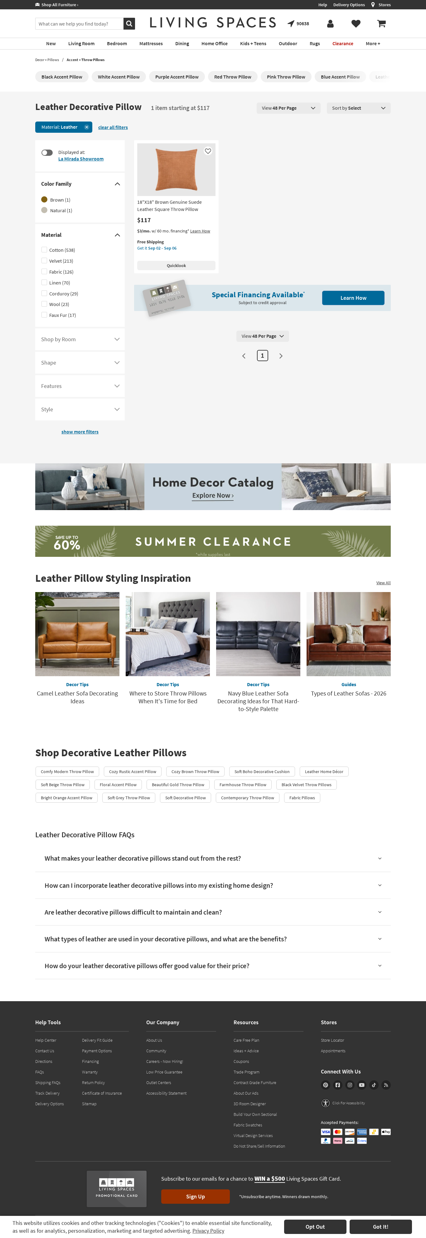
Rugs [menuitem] (315, 43)
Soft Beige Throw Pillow (63, 784)
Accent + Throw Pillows (85, 59)
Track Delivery (47, 1093)
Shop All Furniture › (59, 4)
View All (383, 583)
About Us (154, 1040)
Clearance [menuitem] (342, 43)
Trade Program (246, 1072)
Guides (348, 684)
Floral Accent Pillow (118, 784)
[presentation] (289, 108)
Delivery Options (349, 4)
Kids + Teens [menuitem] (253, 43)
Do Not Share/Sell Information (259, 1146)
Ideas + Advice (246, 1051)
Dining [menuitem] (182, 43)
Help (322, 4)
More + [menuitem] (373, 43)
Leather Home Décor (324, 771)
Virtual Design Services (253, 1135)
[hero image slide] (213, 542)
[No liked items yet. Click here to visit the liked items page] (355, 23)
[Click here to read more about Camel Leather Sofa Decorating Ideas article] (77, 634)
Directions (43, 1061)
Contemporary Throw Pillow (247, 798)
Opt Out (315, 1226)
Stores (385, 4)
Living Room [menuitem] (81, 43)
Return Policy (93, 1082)
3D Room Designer (250, 1104)
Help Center (45, 1040)
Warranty (90, 1072)
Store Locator (332, 1040)
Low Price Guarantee (164, 1072)
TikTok (374, 1085)
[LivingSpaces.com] (213, 22)
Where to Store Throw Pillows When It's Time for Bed (167, 697)
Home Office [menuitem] (214, 43)
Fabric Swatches (248, 1125)
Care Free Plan (246, 1040)
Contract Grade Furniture (255, 1082)
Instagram (350, 1085)
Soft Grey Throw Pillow (129, 798)
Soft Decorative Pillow (185, 798)
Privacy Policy (208, 1230)
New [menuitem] (51, 43)
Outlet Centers (158, 1082)
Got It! (381, 1226)
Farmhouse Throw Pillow (243, 784)
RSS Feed (386, 1085)
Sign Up (195, 1196)
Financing (90, 1061)
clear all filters (113, 127)
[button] (343, 1103)
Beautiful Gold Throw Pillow (178, 784)
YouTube (361, 1085)
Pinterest (325, 1085)
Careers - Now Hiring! (164, 1061)
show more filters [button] (80, 431)
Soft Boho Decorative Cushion (262, 771)
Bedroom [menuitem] (117, 43)
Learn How (200, 231)
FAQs (39, 1072)
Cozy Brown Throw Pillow (195, 771)
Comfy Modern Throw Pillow (67, 771)
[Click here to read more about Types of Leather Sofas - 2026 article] (349, 634)
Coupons (241, 1061)
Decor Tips (77, 684)
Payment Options (97, 1051)
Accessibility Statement (166, 1093)
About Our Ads (246, 1093)
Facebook (337, 1085)
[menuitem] (381, 23)
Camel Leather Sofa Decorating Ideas (77, 697)
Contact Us (44, 1051)
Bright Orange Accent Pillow (66, 798)
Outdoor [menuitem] (288, 43)
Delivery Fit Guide (97, 1040)
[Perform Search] (129, 24)
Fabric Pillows (302, 798)
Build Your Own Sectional (255, 1114)
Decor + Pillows (47, 59)
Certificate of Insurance (102, 1093)
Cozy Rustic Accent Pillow (132, 771)
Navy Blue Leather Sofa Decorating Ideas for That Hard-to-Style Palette (258, 701)
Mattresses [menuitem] (151, 43)
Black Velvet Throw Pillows (307, 784)
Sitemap (89, 1104)
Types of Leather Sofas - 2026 (348, 693)
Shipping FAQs (48, 1082)
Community (156, 1051)
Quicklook (176, 265)
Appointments (333, 1051)
